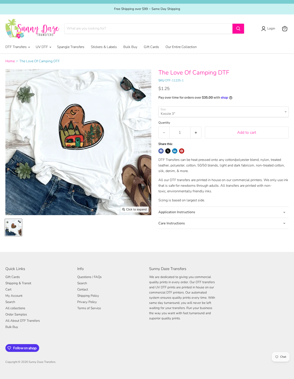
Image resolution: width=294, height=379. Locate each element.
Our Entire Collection (181, 47)
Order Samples (16, 314)
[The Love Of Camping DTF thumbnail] (13, 227)
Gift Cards (151, 47)
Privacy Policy (87, 302)
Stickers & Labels (104, 47)
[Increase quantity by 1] (195, 132)
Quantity (164, 122)
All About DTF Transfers (22, 320)
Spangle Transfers (70, 47)
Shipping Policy (88, 296)
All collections (15, 308)
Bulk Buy (130, 47)
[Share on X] (167, 151)
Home (10, 61)
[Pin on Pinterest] (181, 151)
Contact (82, 289)
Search (10, 302)
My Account (13, 296)
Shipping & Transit (18, 283)
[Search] (238, 29)
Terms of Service (89, 308)
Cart (8, 289)
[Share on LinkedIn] (174, 151)
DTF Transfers (16, 47)
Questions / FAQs (89, 277)
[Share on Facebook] (161, 151)
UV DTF (42, 47)
